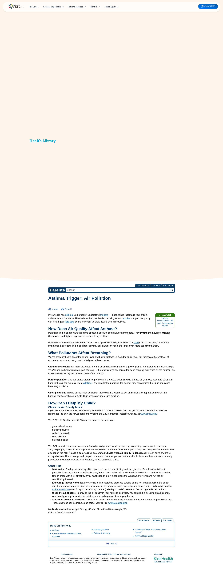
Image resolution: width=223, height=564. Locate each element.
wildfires (87, 383)
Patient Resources (75, 7)
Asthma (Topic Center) (144, 536)
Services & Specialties (52, 7)
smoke (126, 318)
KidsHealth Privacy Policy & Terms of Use (113, 554)
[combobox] (118, 290)
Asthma (55, 530)
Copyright (158, 554)
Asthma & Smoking (102, 533)
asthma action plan (118, 503)
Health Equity (110, 7)
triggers (104, 315)
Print (67, 309)
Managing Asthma (101, 529)
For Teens (168, 285)
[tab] (167, 520)
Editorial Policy (67, 554)
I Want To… (94, 7)
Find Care (33, 7)
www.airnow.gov (148, 414)
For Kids (156, 285)
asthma (69, 315)
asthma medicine (61, 489)
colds (136, 342)
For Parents (143, 285)
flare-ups (69, 321)
